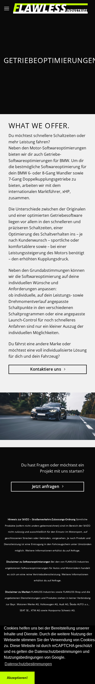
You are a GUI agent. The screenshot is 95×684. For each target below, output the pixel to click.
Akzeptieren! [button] (17, 678)
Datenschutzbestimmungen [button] (28, 664)
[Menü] (7, 8)
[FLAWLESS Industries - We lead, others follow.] (50, 8)
